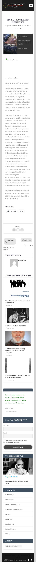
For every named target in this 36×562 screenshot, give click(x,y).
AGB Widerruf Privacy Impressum (15, 560)
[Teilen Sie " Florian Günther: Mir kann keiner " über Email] (18, 230)
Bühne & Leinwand (11, 505)
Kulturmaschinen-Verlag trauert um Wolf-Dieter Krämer (15, 350)
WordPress (18, 557)
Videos (7, 534)
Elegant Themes (17, 555)
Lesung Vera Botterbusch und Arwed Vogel (16, 482)
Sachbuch (8, 524)
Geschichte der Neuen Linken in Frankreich (17, 301)
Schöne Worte (9, 529)
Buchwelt (18, 28)
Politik (7, 519)
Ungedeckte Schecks (11, 477)
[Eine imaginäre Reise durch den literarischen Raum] (18, 365)
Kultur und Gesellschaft (12, 509)
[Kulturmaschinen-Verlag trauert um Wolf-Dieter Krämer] (18, 338)
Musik (7, 514)
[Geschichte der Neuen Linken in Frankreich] (18, 289)
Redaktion (17, 25)
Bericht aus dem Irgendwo (15, 325)
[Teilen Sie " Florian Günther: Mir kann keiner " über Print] (22, 230)
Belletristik (8, 495)
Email (5, 433)
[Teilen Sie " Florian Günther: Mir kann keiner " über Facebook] (14, 230)
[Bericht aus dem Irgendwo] (18, 315)
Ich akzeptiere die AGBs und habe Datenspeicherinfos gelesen (15, 441)
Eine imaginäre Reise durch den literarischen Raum (17, 376)
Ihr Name (6, 426)
